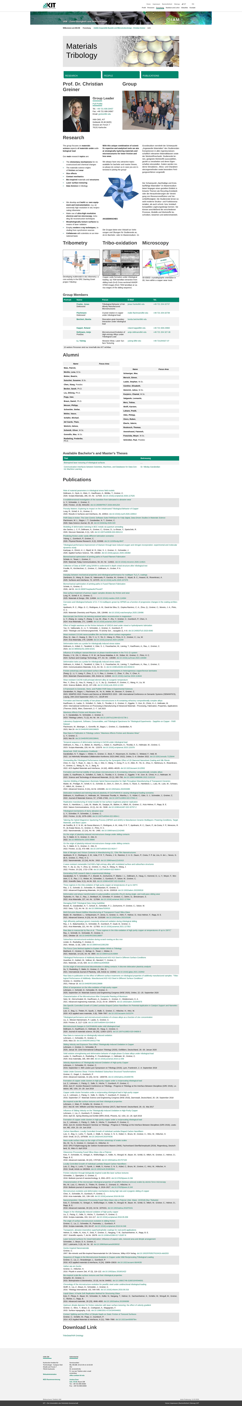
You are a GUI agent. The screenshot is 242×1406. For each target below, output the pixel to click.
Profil (144, 8)
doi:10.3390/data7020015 (99, 908)
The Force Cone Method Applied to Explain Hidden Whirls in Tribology (92, 948)
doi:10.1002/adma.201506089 (116, 1301)
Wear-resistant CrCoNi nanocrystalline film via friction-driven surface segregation (97, 634)
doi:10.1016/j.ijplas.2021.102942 (130, 972)
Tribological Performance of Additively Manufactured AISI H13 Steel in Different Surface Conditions (104, 957)
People (108, 75)
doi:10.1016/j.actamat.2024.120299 (108, 640)
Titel (66, 458)
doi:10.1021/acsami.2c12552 (133, 768)
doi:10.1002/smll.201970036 (101, 1137)
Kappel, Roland (83, 328)
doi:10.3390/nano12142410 (112, 860)
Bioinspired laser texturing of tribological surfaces (84, 463)
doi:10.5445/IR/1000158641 (87, 738)
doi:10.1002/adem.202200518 (130, 890)
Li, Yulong (81, 341)
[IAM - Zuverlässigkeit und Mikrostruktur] (173, 20)
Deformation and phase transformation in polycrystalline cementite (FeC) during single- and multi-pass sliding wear (111, 894)
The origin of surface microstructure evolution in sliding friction (89, 1221)
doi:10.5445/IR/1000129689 (90, 984)
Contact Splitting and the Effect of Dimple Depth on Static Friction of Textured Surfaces (99, 1314)
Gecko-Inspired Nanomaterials (76, 1248)
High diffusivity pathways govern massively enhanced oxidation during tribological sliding (100, 921)
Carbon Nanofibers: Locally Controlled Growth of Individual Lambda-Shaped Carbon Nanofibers (103, 1131)
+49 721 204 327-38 (161, 332)
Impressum (156, 4)
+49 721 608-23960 (161, 328)
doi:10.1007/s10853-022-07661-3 (123, 798)
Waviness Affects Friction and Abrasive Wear (82, 712)
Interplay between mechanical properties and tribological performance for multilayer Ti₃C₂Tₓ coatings (105, 575)
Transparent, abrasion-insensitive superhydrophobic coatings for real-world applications (99, 1230)
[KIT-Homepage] (49, 6)
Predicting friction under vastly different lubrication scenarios (88, 536)
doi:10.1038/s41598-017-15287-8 (112, 1235)
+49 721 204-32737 (161, 304)
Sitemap (177, 4)
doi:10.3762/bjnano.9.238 (122, 1178)
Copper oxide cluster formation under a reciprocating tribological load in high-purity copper (101, 1092)
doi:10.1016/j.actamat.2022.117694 (115, 899)
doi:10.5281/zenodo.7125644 (162, 756)
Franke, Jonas (83, 304)
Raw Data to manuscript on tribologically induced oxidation (87, 1035)
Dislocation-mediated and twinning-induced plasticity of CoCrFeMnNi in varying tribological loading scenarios (108, 793)
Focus (105, 300)
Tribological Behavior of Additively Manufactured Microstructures (113, 306)
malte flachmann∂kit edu (138, 313)
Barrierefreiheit (167, 4)
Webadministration (50, 1374)
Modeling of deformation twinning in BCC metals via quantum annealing (93, 527)
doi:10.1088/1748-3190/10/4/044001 (128, 1281)
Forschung (160, 8)
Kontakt (192, 8)
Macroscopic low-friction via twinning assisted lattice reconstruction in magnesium (97, 616)
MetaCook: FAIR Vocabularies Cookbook (80, 751)
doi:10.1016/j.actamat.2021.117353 (115, 926)
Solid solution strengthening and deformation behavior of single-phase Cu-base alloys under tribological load (108, 1053)
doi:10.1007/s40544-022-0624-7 (103, 849)
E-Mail (131, 300)
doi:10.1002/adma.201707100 (114, 1160)
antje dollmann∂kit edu (137, 332)
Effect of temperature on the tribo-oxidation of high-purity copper (90, 987)
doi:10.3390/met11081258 (98, 945)
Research (71, 75)
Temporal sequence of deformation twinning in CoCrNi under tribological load (95, 742)
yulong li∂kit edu (134, 341)
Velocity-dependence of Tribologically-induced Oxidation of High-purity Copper (95, 1063)
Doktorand (83, 305)
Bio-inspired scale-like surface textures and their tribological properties (92, 1101)
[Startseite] (198, 8)
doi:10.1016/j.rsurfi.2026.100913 (122, 514)
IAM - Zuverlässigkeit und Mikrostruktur (85, 21)
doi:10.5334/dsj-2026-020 (104, 523)
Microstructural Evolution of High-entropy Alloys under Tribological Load (113, 334)
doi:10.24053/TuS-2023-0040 (140, 631)
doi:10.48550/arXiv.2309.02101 (82, 649)
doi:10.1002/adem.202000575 (129, 1002)
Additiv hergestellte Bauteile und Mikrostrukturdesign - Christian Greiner (119, 28)
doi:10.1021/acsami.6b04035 (130, 1262)
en (193, 4)
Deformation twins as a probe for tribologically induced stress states (91, 643)
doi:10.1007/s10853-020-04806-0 (127, 1032)
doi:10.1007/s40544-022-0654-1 (105, 816)
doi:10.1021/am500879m (126, 1319)
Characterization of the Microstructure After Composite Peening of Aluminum (95, 996)
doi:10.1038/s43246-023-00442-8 (120, 667)
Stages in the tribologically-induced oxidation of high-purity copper (90, 1212)
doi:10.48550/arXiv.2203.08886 (82, 840)
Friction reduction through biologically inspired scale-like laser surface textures (96, 1173)
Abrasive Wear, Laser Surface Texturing (113, 342)
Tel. (155, 300)
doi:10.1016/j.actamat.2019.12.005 (109, 1059)
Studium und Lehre (173, 8)
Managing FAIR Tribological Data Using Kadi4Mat (84, 903)
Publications (151, 75)
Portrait (67, 300)
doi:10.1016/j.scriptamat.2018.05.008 (112, 1217)
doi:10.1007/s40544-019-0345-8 (101, 1022)
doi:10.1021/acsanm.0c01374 (121, 1013)
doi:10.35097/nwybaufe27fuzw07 (89, 589)
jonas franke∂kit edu (136, 304)
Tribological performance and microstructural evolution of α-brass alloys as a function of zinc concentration (107, 1017)
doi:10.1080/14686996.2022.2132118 (139, 777)
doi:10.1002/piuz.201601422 (114, 1271)
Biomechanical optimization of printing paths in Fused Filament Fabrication (94, 557)
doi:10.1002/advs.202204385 (118, 789)
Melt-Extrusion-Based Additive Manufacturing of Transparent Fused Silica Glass (96, 912)
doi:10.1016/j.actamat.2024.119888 (108, 622)
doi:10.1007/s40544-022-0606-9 (107, 869)
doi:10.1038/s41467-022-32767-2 (123, 807)
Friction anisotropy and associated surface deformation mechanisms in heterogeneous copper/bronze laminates (110, 671)
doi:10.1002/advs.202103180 (118, 917)
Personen (150, 8)
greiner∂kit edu (104, 114)
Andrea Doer (74, 1379)
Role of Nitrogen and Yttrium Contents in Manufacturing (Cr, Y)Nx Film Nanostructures (99, 852)
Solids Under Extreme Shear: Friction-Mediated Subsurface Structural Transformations (99, 1072)
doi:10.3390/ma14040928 (98, 963)
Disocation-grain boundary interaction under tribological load (114, 321)
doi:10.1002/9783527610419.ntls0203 (153, 1253)
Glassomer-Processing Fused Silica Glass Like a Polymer (87, 1152)
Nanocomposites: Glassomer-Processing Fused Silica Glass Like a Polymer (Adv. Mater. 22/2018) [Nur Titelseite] (110, 1200)
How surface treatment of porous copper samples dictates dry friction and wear (96, 593)
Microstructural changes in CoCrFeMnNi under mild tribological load (91, 1026)
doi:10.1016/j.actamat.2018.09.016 (109, 1196)
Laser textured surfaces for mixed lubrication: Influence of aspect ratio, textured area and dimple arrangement (109, 1239)
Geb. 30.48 (73, 1382)
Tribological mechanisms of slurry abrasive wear (83, 811)
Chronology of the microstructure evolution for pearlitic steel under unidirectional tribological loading (104, 1284)
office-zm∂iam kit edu (77, 1375)
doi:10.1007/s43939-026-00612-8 (109, 532)
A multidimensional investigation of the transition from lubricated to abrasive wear (97, 500)
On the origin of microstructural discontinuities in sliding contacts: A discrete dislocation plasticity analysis (107, 967)
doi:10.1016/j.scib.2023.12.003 (110, 685)
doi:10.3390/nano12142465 (113, 831)
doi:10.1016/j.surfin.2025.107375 (114, 580)
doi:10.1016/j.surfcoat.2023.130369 (131, 658)
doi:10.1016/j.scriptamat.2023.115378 (119, 747)
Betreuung (146, 458)
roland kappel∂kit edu (136, 328)
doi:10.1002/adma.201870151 (120, 1208)
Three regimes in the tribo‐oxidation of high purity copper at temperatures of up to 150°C (100, 885)
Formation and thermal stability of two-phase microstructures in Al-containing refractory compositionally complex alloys (112, 701)
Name (79, 300)
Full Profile (97, 104)
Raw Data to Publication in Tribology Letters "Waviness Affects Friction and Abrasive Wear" (101, 733)
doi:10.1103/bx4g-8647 (114, 541)
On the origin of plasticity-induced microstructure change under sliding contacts (96, 834)
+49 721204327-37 (161, 341)
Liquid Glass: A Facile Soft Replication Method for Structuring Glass (91, 1293)
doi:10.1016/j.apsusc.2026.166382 (116, 553)
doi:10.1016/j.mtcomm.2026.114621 (130, 562)
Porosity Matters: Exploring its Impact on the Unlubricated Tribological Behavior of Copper (100, 509)
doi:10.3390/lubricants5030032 (107, 1244)
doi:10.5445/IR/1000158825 (87, 729)
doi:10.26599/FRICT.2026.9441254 (105, 505)
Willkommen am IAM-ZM (71, 28)
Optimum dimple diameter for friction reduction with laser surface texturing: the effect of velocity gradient (107, 1305)
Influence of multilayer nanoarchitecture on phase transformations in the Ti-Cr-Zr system (100, 653)
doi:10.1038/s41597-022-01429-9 (111, 881)
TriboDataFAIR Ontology (73, 1335)
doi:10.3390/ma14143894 (107, 954)
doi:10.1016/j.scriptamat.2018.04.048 (110, 1226)
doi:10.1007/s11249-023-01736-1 (114, 718)
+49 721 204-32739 (161, 313)
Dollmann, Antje (84, 332)
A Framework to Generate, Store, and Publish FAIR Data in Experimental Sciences (98, 689)
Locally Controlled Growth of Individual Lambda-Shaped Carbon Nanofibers (94, 1164)
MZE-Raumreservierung (51, 1379)
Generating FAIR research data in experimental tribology (87, 873)
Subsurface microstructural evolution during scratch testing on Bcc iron (93, 939)
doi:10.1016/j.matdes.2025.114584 (111, 598)
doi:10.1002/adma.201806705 (120, 1077)
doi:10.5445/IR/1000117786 (88, 1041)
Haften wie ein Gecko (72, 1266)
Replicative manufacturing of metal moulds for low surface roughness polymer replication (100, 802)
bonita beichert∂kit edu (137, 319)
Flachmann (81, 313)
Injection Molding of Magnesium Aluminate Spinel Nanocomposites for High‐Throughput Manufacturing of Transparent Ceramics (116, 781)
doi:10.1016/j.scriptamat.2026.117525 (119, 496)
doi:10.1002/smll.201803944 (103, 1169)
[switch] (198, 4)
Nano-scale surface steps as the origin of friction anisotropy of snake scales (95, 1140)
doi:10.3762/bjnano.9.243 (122, 1187)
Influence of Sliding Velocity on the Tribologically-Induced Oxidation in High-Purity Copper (100, 1110)
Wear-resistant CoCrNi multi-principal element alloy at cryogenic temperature (95, 680)
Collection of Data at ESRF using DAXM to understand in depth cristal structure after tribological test (105, 566)
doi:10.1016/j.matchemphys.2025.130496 (126, 613)
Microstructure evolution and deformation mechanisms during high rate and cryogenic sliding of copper (106, 1191)
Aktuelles (184, 8)
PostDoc (84, 333)
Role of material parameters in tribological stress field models (88, 490)
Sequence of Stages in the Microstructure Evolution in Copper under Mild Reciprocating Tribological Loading (108, 1257)
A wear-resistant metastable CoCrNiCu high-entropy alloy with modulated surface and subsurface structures (108, 864)
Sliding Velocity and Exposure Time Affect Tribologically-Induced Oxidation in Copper (98, 1044)
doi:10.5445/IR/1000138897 (90, 936)
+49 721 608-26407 (105, 109)
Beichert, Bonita (84, 319)
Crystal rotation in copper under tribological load (112, 314)
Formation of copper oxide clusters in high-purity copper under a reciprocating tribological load (102, 1081)
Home (149, 4)
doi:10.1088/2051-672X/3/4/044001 (106, 1310)
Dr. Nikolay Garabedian (150, 467)
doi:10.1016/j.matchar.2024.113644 (127, 676)
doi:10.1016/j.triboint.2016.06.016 (115, 1290)
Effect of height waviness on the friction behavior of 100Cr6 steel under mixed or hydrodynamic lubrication (107, 625)
